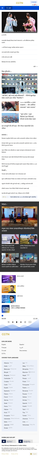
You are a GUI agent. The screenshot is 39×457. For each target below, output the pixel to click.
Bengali (7, 372)
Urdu (25, 422)
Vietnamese (29, 425)
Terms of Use (14, 454)
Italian (8, 422)
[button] (7, 31)
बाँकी (34, 67)
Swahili (27, 406)
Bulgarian (9, 375)
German (8, 400)
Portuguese (29, 384)
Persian (27, 378)
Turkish (27, 415)
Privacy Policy (5, 454)
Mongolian (28, 369)
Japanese (9, 425)
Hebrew (8, 409)
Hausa (7, 406)
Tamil (26, 409)
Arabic (7, 366)
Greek (8, 403)
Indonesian (11, 418)
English (4, 344)
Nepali (26, 375)
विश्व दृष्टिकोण (6, 71)
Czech (7, 384)
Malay (28, 366)
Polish (26, 381)
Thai (25, 412)
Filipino (8, 394)
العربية (21, 347)
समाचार (4, 135)
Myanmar (29, 372)
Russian (27, 394)
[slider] (2, 315)
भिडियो (4, 204)
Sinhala (26, 400)
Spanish (27, 403)
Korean (8, 428)
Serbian (27, 397)
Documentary (23, 350)
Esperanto (9, 391)
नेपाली (4, 170)
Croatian (9, 381)
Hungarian (9, 415)
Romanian (28, 391)
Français (4, 347)
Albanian (8, 363)
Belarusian (10, 369)
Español (22, 344)
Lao (25, 363)
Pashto (26, 387)
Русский (4, 350)
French (8, 397)
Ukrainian (28, 418)
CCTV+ (4, 353)
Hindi (7, 412)
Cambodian (8, 378)
